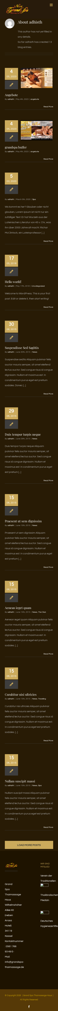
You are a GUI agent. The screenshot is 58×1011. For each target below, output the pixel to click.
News (34, 352)
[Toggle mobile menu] (51, 5)
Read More (48, 107)
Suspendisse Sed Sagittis (22, 347)
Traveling (42, 699)
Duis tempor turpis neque (23, 434)
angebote (34, 99)
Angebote (11, 95)
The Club (42, 612)
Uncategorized (38, 286)
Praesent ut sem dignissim (23, 521)
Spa (34, 199)
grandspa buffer (16, 147)
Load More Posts (29, 845)
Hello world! (13, 282)
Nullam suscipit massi (20, 781)
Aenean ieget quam (18, 608)
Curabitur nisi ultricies (21, 694)
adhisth (11, 99)
